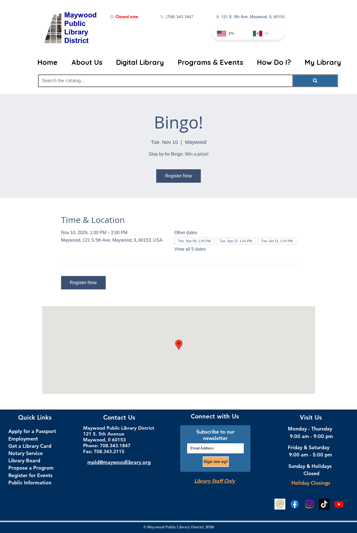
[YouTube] (339, 504)
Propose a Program (31, 468)
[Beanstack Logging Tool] (279, 504)
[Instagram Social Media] (309, 504)
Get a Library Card (29, 446)
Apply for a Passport (32, 431)
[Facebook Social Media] (294, 504)
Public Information (29, 482)
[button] (86, 62)
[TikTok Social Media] (324, 504)
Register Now (178, 175)
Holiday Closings (310, 483)
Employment (23, 439)
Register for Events (30, 475)
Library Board (24, 460)
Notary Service (25, 453)
